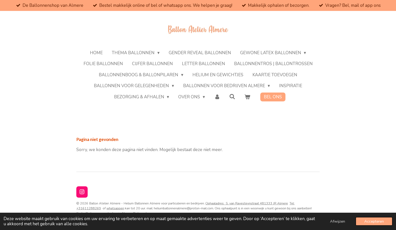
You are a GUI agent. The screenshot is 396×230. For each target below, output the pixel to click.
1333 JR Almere (276, 203)
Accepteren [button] (374, 221)
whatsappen (115, 208)
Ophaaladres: (234, 203)
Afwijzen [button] (337, 221)
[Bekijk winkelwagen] (247, 97)
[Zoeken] (232, 97)
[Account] (217, 97)
